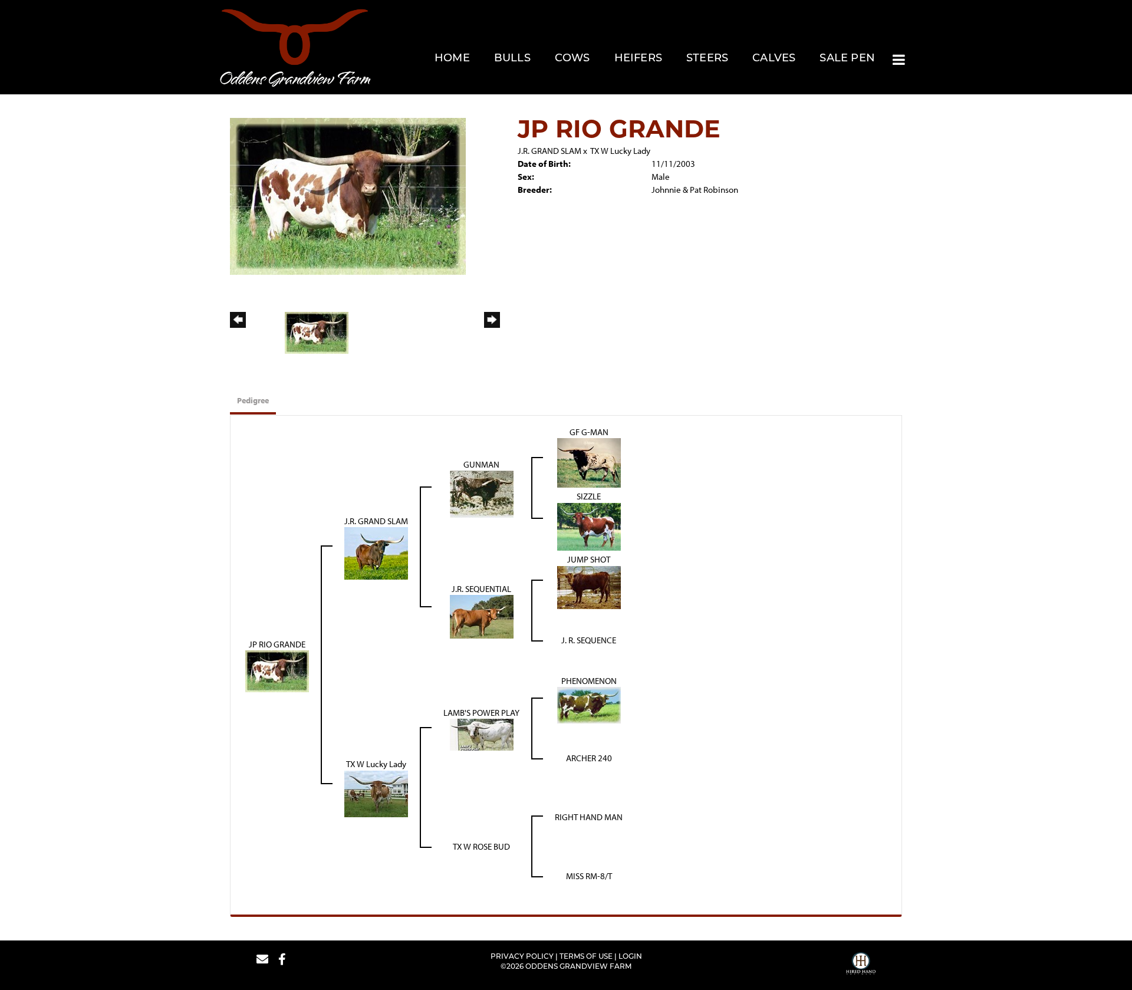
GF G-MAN (589, 432)
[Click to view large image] (348, 195)
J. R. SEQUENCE (588, 640)
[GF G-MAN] (589, 462)
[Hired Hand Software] (861, 965)
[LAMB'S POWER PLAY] (482, 733)
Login (630, 957)
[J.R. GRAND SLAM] (376, 552)
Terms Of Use (586, 957)
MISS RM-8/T (589, 876)
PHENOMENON (589, 680)
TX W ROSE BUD (481, 846)
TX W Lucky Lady (620, 150)
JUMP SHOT (588, 559)
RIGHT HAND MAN (589, 817)
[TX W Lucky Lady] (376, 792)
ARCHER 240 (589, 758)
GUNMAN (481, 464)
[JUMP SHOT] (589, 586)
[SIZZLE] (589, 525)
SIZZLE (589, 496)
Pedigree (253, 400)
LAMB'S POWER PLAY (481, 712)
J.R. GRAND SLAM (549, 150)
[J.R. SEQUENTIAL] (482, 615)
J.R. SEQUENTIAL (481, 588)
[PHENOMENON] (589, 704)
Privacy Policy (522, 957)
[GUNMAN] (482, 493)
